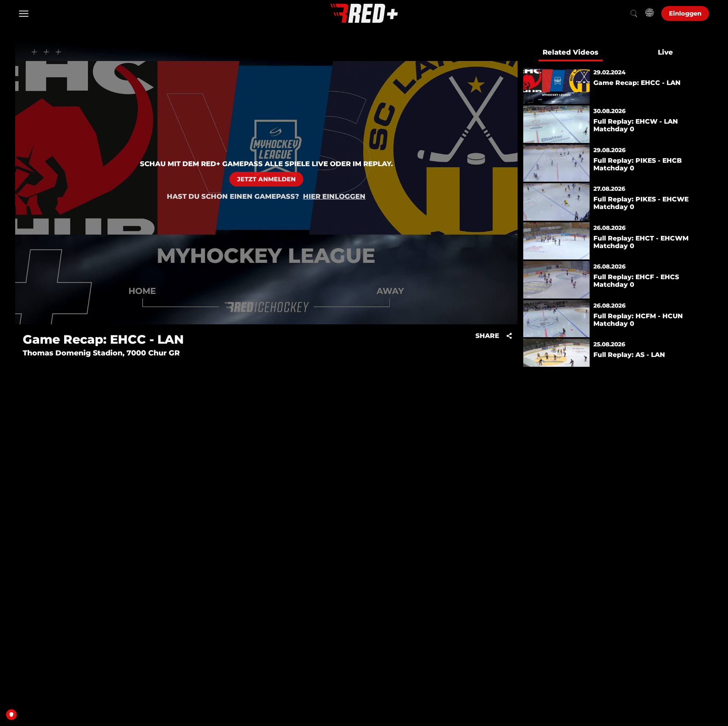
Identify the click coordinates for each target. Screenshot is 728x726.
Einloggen (685, 13)
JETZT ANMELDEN (266, 179)
